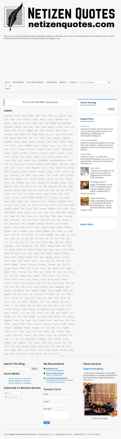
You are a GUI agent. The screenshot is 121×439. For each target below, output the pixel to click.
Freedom (7, 198)
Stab (27, 313)
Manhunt (68, 242)
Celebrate (66, 138)
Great (65, 205)
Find (62, 190)
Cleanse (52, 146)
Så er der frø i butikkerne (55, 370)
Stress (14, 317)
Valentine (7, 343)
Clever (59, 146)
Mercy (64, 246)
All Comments (12, 397)
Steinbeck (40, 313)
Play (65, 272)
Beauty (43, 127)
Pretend (22, 279)
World (18, 354)
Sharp (48, 302)
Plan (54, 272)
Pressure (14, 279)
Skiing (17, 306)
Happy (72, 209)
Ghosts (70, 201)
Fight (52, 190)
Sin (12, 306)
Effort (26, 179)
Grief (22, 209)
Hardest (19, 213)
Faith (40, 186)
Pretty (29, 279)
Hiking (47, 216)
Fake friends (53, 186)
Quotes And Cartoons (55, 373)
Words (71, 350)
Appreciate (59, 119)
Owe (59, 265)
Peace (62, 268)
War (64, 343)
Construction (43, 153)
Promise (15, 283)
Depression (36, 168)
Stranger (65, 313)
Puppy (38, 283)
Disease (50, 172)
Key (18, 235)
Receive (36, 287)
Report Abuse (86, 224)
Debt (6, 168)
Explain (16, 186)
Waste (70, 343)
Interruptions (23, 231)
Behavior (60, 127)
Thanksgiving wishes (98, 182)
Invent (32, 231)
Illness (23, 224)
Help (23, 216)
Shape (42, 302)
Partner (22, 268)
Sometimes (8, 309)
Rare (72, 283)
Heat (6, 216)
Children (70, 142)
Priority (50, 279)
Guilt (35, 209)
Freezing (15, 198)
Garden (19, 201)
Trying (16, 339)
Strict (19, 317)
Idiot (11, 224)
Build (6, 138)
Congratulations (66, 149)
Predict (59, 276)
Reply (27, 291)
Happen (65, 209)
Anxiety (35, 119)
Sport (68, 309)
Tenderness (47, 324)
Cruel (6, 164)
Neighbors (65, 253)
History (53, 216)
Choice (6, 146)
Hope (6, 220)
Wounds (38, 354)
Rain (67, 283)
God (28, 205)
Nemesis (7, 257)
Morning (58, 250)
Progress (7, 283)
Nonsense (65, 257)
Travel (68, 331)
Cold (6, 149)
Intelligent (7, 231)
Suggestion (8, 320)
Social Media (17, 82)
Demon (27, 168)
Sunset (35, 320)
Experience (8, 186)
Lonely (62, 239)
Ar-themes (68, 434)
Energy (6, 183)
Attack (15, 123)
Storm (58, 313)
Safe (57, 294)
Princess (43, 279)
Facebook (29, 186)
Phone (36, 272)
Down (28, 175)
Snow (56, 306)
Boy (47, 134)
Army (66, 119)
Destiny (51, 168)
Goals (23, 205)
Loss (11, 242)
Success (57, 317)
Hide (41, 216)
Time (47, 328)
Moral (52, 250)
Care (48, 138)
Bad (59, 123)
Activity (30, 116)
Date (61, 164)
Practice (44, 276)
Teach (73, 320)
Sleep (39, 306)
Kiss (36, 235)
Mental (58, 246)
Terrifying (71, 324)
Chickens (63, 142)
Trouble (49, 335)
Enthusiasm (20, 183)
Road (71, 291)
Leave (6, 239)
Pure (43, 283)
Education (19, 179)
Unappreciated (30, 339)
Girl (5, 205)
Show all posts (51, 102)
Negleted (57, 253)
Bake (25, 127)
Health (58, 213)
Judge (71, 231)
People (68, 268)
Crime (34, 160)
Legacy (12, 239)
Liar (18, 239)
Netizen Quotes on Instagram (20, 383)
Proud (22, 283)
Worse (24, 354)
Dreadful (55, 175)
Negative (49, 253)
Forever (39, 194)
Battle (31, 127)
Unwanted (57, 339)
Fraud (67, 194)
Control (7, 157)
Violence (37, 343)
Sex (19, 302)
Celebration (8, 142)
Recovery (44, 287)
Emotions (42, 179)
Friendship (38, 198)
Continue (69, 153)
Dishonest (66, 172)
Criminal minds (43, 160)
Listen (41, 239)
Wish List (33, 350)
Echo (12, 179)
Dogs (6, 175)
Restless (51, 291)
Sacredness (38, 294)
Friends (30, 198)
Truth (6, 339)
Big (19, 131)
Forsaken (53, 194)
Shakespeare (33, 302)
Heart (64, 213)
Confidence (41, 149)
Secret (56, 298)
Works (12, 354)
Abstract (17, 116)
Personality (21, 272)
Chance (16, 142)
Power (29, 276)
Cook (22, 157)
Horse (24, 220)
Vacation (66, 339)
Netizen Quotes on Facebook (20, 378)
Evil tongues (55, 183)
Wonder (55, 350)
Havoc (46, 213)
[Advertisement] (60, 58)
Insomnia (44, 227)
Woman (48, 350)
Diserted (58, 172)
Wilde (58, 346)
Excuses (63, 183)
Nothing (13, 261)
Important (40, 224)
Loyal (32, 242)
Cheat (49, 142)
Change (23, 142)
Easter (6, 179)
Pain (64, 265)
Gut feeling (42, 209)
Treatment (27, 335)
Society (62, 306)
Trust (70, 335)
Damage (22, 164)
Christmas (28, 146)
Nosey (6, 261)
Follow (14, 194)
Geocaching (35, 201)
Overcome (42, 265)
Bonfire (22, 134)
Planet (60, 272)
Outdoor (15, 265)
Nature (36, 253)
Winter (13, 350)
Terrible (63, 324)
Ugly (21, 339)
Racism (62, 283)
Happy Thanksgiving (98, 198)
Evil (48, 183)
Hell (18, 216)
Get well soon (52, 201)
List (36, 239)
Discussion (42, 172)
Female (40, 190)
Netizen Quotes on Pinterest (19, 381)
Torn (15, 331)
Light (31, 239)
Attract (21, 123)
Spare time (45, 309)
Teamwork (15, 324)
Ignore (17, 224)
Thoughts (35, 328)
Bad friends (67, 123)
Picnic (42, 272)
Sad (45, 294)
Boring (35, 134)
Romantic (7, 294)
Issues (53, 231)
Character (31, 142)
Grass (46, 205)
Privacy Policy (51, 82)
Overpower (52, 265)
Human (35, 220)
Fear (29, 190)
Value (14, 343)
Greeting (7, 209)
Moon (46, 250)
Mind (69, 246)
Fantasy (23, 190)
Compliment (31, 149)
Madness (44, 242)
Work (6, 354)
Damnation (31, 164)
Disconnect (32, 172)
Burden (25, 138)
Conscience (24, 153)
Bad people (8, 127)
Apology (50, 119)
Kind (31, 235)
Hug (29, 220)
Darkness (54, 164)
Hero (36, 216)
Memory (51, 246)
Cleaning (44, 146)
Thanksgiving (17, 328)
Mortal (65, 250)
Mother (71, 250)
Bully (19, 138)
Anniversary (27, 119)
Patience (55, 268)
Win (63, 346)
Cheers (55, 142)
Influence (7, 227)
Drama (41, 175)
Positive (22, 276)
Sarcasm (7, 298)
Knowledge (49, 235)
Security (63, 298)
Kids (23, 235)
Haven (40, 213)
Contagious (60, 153)
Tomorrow (8, 331)
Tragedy (46, 331)
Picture (48, 272)
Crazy (14, 160)
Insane (37, 227)
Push (49, 283)
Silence (67, 302)
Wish (26, 350)
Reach (6, 287)
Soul (38, 309)
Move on (18, 253)
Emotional (33, 179)
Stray (71, 313)
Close (65, 146)
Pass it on (35, 268)
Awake (35, 123)
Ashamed (7, 123)
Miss (5, 250)
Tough (28, 331)
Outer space (32, 265)
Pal (68, 265)
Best (73, 127)
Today (59, 328)
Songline (25, 309)
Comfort (12, 149)
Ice (71, 220)
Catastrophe (56, 138)
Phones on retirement (54, 375)
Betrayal (7, 131)
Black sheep (50, 131)
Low (26, 242)
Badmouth (18, 127)
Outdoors (23, 265)
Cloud (71, 146)
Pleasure (71, 272)
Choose (20, 146)
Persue (29, 272)
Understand (41, 339)
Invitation (46, 231)
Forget (46, 194)
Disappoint (14, 172)
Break (64, 134)
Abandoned (8, 116)
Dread (48, 175)
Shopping (55, 302)
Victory (30, 343)
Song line (17, 309)
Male (56, 242)
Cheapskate (41, 142)
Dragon (34, 175)
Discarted (23, 172)
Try (11, 339)
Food (20, 194)
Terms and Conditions (35, 82)
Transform (60, 331)
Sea (44, 298)
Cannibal (42, 138)
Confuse (56, 149)
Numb (20, 261)
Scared (26, 298)
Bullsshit (12, 138)
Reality (23, 287)
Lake (56, 235)
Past (49, 268)
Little (46, 239)
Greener (72, 205)
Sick (61, 302)
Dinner (6, 172)
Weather (34, 346)
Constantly (33, 153)
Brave (58, 134)
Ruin (19, 294)
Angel (6, 119)
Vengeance (22, 343)
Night (41, 257)
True (55, 335)
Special (53, 309)
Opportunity (60, 261)
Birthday (30, 131)
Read (12, 287)
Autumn (28, 123)
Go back (16, 205)
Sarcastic (15, 298)
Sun (22, 320)
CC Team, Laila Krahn (92, 434)
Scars (33, 298)
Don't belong (14, 175)
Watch (6, 346)
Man (61, 242)
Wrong (51, 354)
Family (71, 186)
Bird (23, 131)
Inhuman (15, 227)
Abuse (24, 116)
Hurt (58, 220)
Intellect (59, 227)
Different (71, 168)
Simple (6, 306)
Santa (69, 294)
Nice (36, 257)
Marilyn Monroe (27, 246)
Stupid (50, 317)
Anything (42, 119)
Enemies (69, 179)
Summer (16, 320)
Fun (61, 198)
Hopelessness (15, 220)
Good (34, 205)
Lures (37, 242)
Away (41, 123)
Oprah (68, 261)
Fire (67, 190)
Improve (58, 224)
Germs (43, 201)
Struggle (32, 317)
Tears (23, 324)
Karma (13, 235)
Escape (33, 183)
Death (72, 164)
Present (7, 279)
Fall (60, 186)
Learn (73, 235)
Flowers (7, 194)
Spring (22, 313)
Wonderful (63, 350)
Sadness (51, 294)
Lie (22, 239)
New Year (21, 257)
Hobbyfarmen (52, 368)
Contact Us (84, 126)
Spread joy (14, 313)
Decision (20, 168)
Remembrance (19, 291)
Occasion (34, 261)
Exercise (70, 183)
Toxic (39, 331)
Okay (48, 261)
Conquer (15, 153)
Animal (18, 119)
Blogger (105, 418)
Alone (70, 116)
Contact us (73, 82)
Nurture (26, 261)
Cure (15, 164)
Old (53, 261)
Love (21, 242)
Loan (56, 239)
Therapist (27, 328)
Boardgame (8, 134)
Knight (42, 235)
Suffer (64, 317)
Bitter (42, 131)
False (65, 186)
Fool (25, 194)
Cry (11, 164)
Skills (29, 306)
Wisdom (20, 350)
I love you (65, 220)
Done (22, 175)
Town (34, 331)
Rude (14, 294)
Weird (41, 346)
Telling (29, 324)
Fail (35, 186)
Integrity (52, 227)
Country (43, 157)
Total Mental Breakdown (56, 378)
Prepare (66, 276)
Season (50, 298)
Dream (62, 175)
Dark (47, 164)
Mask (36, 246)
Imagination (31, 224)
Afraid (50, 116)
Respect (43, 291)
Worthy (31, 354)
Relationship (60, 287)
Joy (66, 231)
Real (17, 287)
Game (6, 201)
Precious (52, 276)
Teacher (7, 324)
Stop (52, 313)
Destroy (59, 168)
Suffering (71, 317)
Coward (65, 157)
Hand (59, 209)
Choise (13, 146)
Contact (52, 153)
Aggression (63, 116)
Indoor (65, 224)
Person (13, 272)
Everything (41, 183)
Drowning (70, 175)
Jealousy (60, 231)
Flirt (72, 190)
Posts (9, 393)
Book (29, 134)
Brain (52, 134)
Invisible (38, 231)
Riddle (65, 291)
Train (52, 331)
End (56, 179)
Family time (8, 190)
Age (55, 116)
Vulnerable (57, 343)
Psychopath (30, 283)
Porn (16, 276)
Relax (67, 287)
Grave (60, 205)
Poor (11, 276)
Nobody (57, 257)
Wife (52, 346)
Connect (7, 153)
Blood (65, 131)
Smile (50, 306)
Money (31, 250)
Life (26, 239)
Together (66, 328)
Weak (18, 346)
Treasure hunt (17, 335)
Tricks (35, 335)
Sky (34, 306)
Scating (39, 298)
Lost (16, 242)
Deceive (12, 168)
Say (21, 298)
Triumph (41, 335)
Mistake (19, 250)
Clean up (37, 146)
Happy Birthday (9, 213)
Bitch (36, 131)
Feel (34, 190)
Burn (31, 138)
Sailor (63, 294)
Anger (12, 119)
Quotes (55, 283)
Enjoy (13, 183)
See (69, 298)
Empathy (50, 179)
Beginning (51, 127)
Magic (51, 242)
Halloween (51, 209)
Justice (6, 235)
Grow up (29, 209)
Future (67, 198)
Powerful (36, 276)
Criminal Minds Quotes (57, 160)
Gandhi (13, 201)
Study (44, 317)
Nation (30, 253)
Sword (62, 320)
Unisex (50, 339)
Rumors (25, 294)
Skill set (23, 306)
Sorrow (32, 309)
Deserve (44, 168)
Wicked (47, 346)
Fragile (60, 194)
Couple (50, 157)
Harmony (27, 213)
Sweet (56, 320)
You (56, 354)
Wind (68, 346)
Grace (40, 205)
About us (63, 82)
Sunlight (28, 320)
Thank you (7, 328)
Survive (49, 320)
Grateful (53, 205)
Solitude (69, 306)
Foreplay (32, 194)
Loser (6, 242)
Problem (64, 279)
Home (7, 82)
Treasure (7, 335)
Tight (42, 328)
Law (68, 235)
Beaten (37, 127)
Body (16, 134)
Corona (36, 157)
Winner (6, 350)
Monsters (38, 250)
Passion (43, 268)
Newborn (30, 257)
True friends (63, 335)
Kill (27, 235)
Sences (6, 302)
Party (28, 268)
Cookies (29, 157)
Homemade (68, 216)
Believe (67, 127)
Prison (57, 279)
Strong (25, 317)
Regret (51, 287)
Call (36, 138)
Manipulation (8, 246)
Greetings (15, 209)
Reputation (35, 291)
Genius (26, 201)
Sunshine (42, 320)
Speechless (61, 309)
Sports (6, 313)
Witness (40, 350)
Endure (61, 179)
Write (45, 354)
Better (14, 131)
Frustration (54, 198)
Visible (44, 343)
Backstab (53, 123)
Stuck (39, 317)
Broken (70, 134)
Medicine (43, 246)
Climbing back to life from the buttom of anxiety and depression (59, 381)
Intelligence (68, 227)
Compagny (21, 149)
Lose (68, 239)
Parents (15, 268)
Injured (22, 227)
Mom (25, 250)
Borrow (41, 134)
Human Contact (44, 220)
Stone (47, 313)
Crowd (69, 160)
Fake (45, 186)
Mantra (17, 246)
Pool (6, 276)
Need (42, 253)
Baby (46, 123)
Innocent (30, 227)
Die (65, 168)
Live (51, 239)
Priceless (36, 279)
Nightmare (49, 257)
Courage (58, 157)
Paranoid (7, 268)
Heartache (71, 213)
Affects (44, 116)
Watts (12, 346)
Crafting (7, 160)
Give (10, 205)
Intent (15, 231)
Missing (11, 250)
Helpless (29, 216)
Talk (67, 320)
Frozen (46, 198)
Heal (52, 213)
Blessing (58, 131)
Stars (33, 313)
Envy (27, 183)
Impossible (50, 224)
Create (20, 160)
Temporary (37, 324)
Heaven (12, 216)
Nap (24, 253)
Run (31, 294)
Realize (29, 287)
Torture (21, 331)
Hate (34, 213)
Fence (47, 190)
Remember (8, 291)
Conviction (15, 157)
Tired (53, 328)
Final (57, 190)
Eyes (22, 186)
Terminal (56, 324)
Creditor (27, 160)
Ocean (42, 261)
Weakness (25, 346)
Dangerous (40, 164)
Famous (16, 190)
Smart (44, 306)
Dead (66, 164)
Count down (95, 168)
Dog (72, 172)
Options (7, 265)
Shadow (24, 302)
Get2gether (62, 201)
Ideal (6, 224)
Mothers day (8, 253)
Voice (50, 343)
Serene (13, 302)
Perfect (6, 272)
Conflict (49, 149)
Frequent (23, 198)
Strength (7, 317)
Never (14, 257)
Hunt (53, 220)
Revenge (58, 291)
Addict (37, 116)
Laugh (62, 235)
